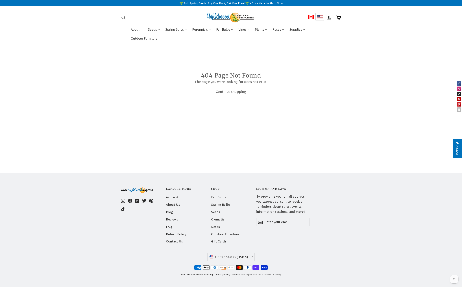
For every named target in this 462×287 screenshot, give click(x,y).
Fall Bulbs (218, 197)
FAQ (169, 227)
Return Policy (176, 234)
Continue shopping (231, 91)
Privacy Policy (223, 274)
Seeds (215, 212)
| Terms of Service (239, 274)
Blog (169, 212)
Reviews (172, 219)
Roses (215, 227)
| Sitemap (276, 274)
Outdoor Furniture (225, 234)
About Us (173, 204)
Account (172, 197)
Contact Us (174, 241)
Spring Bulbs (220, 204)
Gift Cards (218, 241)
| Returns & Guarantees (259, 274)
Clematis (217, 219)
